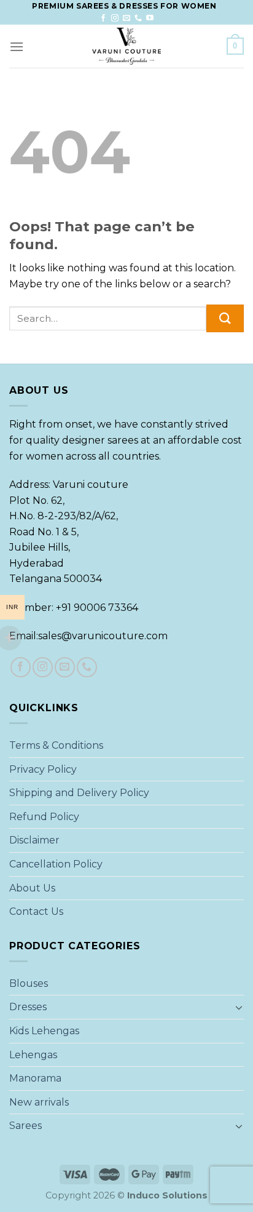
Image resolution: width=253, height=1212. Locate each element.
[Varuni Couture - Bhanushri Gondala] (126, 46)
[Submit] (225, 318)
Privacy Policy (43, 769)
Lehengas (33, 1055)
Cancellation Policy (56, 864)
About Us (32, 888)
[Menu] (16, 46)
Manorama (35, 1078)
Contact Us (36, 911)
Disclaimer (34, 840)
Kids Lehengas (44, 1031)
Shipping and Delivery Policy (79, 793)
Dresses (28, 1007)
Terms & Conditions (56, 745)
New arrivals (39, 1102)
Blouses (28, 983)
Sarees (25, 1125)
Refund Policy (44, 817)
